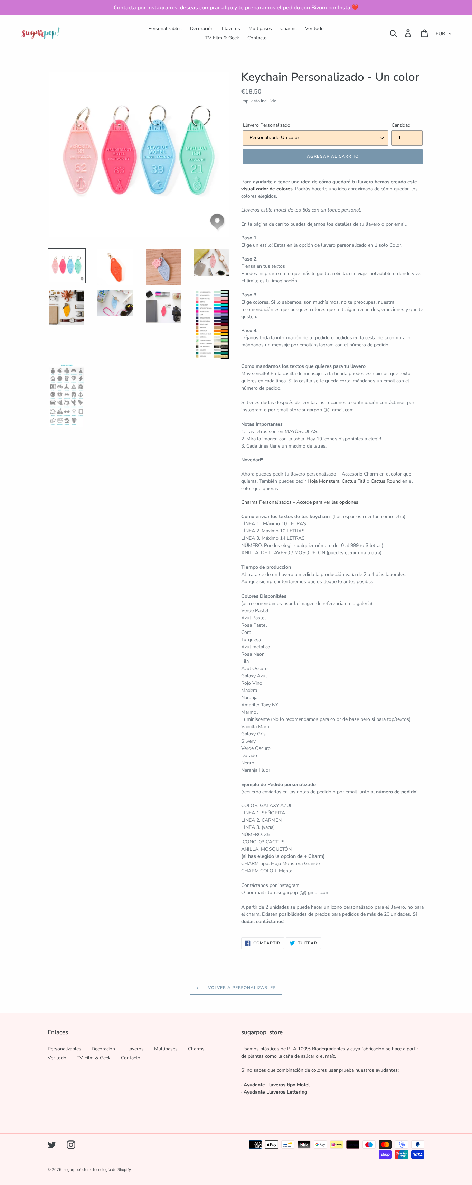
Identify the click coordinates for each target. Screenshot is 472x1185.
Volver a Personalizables (241, 987)
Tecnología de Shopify (111, 1169)
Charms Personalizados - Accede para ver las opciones (299, 502)
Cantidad (400, 125)
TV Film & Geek (94, 1058)
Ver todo (57, 1058)
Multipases (166, 1049)
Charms (196, 1049)
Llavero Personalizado (266, 125)
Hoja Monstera (323, 481)
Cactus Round (386, 481)
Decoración (103, 1049)
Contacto (130, 1058)
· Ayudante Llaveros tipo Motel (275, 1084)
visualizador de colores (267, 189)
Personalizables (64, 1049)
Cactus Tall (353, 481)
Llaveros (134, 1049)
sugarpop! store (77, 1169)
